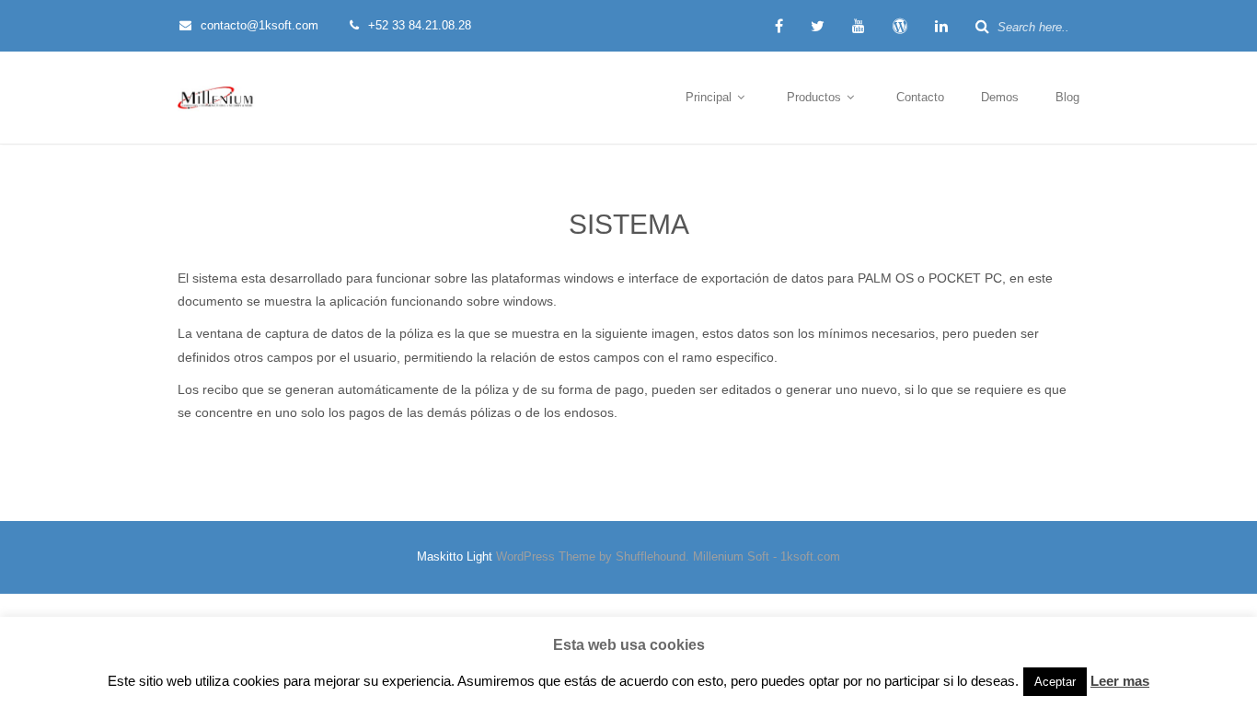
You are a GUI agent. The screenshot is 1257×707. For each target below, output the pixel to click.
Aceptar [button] (1055, 682)
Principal (710, 97)
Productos (816, 97)
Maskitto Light (454, 556)
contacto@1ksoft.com (259, 25)
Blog (1067, 97)
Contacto (920, 97)
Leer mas (1119, 681)
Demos (1000, 97)
